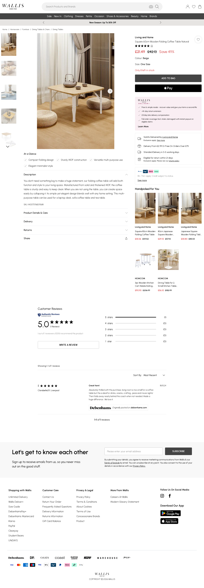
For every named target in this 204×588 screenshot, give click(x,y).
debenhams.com (139, 407)
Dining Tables (58, 29)
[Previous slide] (43, 22)
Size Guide (14, 506)
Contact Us (48, 497)
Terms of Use (83, 511)
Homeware (14, 29)
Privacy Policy (83, 497)
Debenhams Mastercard (21, 516)
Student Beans (16, 535)
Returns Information (52, 516)
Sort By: (137, 375)
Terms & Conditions (86, 501)
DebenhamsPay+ (17, 511)
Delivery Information (53, 511)
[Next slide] (160, 22)
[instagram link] (162, 496)
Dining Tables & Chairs (41, 29)
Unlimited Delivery (18, 497)
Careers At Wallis (119, 497)
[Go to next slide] (110, 91)
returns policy (174, 161)
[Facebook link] (170, 496)
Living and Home (144, 37)
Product (80, 521)
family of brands (112, 463)
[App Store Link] (170, 517)
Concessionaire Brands (88, 516)
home (4, 29)
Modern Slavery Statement (124, 501)
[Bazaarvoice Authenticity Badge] (48, 315)
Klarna (11, 521)
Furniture (25, 29)
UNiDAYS (13, 540)
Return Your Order (51, 501)
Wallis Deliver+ (15, 501)
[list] (75, 91)
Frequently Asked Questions (57, 506)
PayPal (11, 525)
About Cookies (84, 506)
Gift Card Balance (51, 521)
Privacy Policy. (139, 466)
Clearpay (13, 530)
